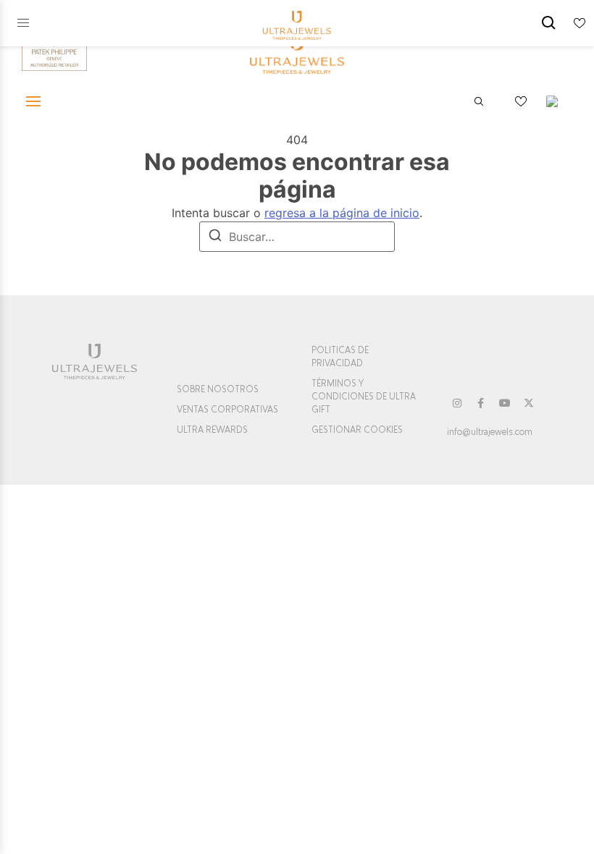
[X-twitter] (529, 403)
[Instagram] (457, 403)
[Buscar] (215, 237)
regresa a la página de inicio (341, 213)
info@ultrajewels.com (489, 432)
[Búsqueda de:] (297, 236)
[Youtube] (505, 403)
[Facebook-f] (481, 403)
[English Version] (557, 101)
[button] (23, 23)
